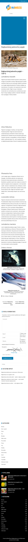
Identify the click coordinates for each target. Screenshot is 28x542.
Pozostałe (3, 440)
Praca (2, 443)
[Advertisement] (14, 34)
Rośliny (2, 447)
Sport (2, 455)
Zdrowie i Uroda (4, 462)
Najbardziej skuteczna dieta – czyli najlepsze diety (12, 383)
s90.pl (17, 539)
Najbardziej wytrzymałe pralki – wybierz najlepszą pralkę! (13, 377)
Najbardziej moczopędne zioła (7, 374)
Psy (2, 445)
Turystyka (3, 459)
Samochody (3, 452)
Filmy (2, 431)
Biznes (2, 426)
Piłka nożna (3, 438)
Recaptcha (4, 347)
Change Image (14, 352)
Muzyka (3, 436)
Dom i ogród (4, 429)
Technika (3, 457)
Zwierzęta (11, 296)
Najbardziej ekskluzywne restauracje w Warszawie (12, 372)
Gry (2, 433)
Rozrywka (3, 450)
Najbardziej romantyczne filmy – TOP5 (8, 303)
